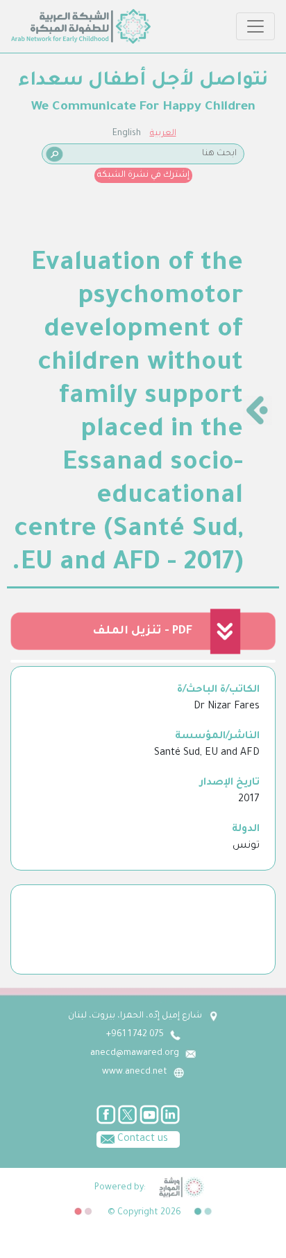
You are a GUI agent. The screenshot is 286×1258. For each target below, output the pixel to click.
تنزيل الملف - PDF (142, 631)
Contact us (141, 1139)
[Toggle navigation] (255, 26)
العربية (163, 134)
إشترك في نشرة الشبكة (143, 175)
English (126, 134)
